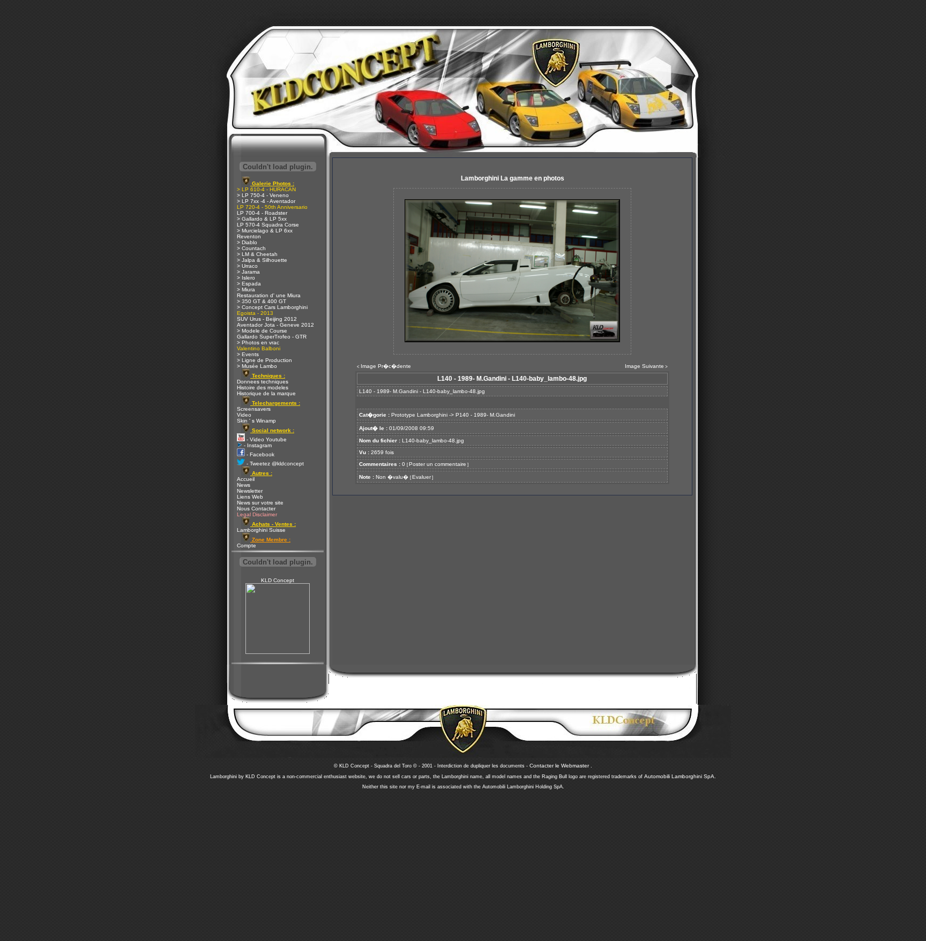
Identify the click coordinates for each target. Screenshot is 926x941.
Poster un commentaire (437, 464)
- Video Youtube (266, 439)
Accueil (246, 479)
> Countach (251, 248)
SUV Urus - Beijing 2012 (267, 319)
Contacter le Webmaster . (560, 766)
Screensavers (254, 409)
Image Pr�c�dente (386, 366)
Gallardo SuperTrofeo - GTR (272, 337)
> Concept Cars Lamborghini (272, 307)
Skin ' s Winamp (256, 421)
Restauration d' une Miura (269, 295)
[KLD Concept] (277, 652)
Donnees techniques (262, 382)
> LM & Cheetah (257, 254)
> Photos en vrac (258, 342)
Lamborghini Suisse (261, 530)
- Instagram (257, 445)
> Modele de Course (262, 331)
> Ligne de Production (264, 360)
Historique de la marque (266, 393)
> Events (248, 354)
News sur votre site (260, 503)
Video (244, 415)
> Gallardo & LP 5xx (262, 219)
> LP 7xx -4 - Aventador (266, 201)
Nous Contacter (256, 508)
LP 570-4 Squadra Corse (268, 225)
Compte (246, 545)
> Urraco (247, 266)
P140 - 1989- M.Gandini (485, 415)
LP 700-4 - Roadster (262, 213)
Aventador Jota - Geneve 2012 (275, 325)
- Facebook (259, 454)
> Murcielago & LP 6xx (265, 231)
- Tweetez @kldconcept (274, 463)
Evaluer (421, 477)
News (243, 485)
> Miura (246, 289)
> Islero (246, 278)
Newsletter (250, 491)
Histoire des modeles (262, 387)
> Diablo (247, 242)
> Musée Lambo (257, 366)
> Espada (249, 284)
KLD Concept (277, 580)
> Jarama (248, 272)
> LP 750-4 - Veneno (263, 195)
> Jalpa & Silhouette (262, 260)
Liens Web (250, 497)
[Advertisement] (463, 862)
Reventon (249, 236)
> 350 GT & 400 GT (261, 301)
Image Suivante (644, 366)
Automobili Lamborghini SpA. (680, 776)
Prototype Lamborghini (419, 415)
